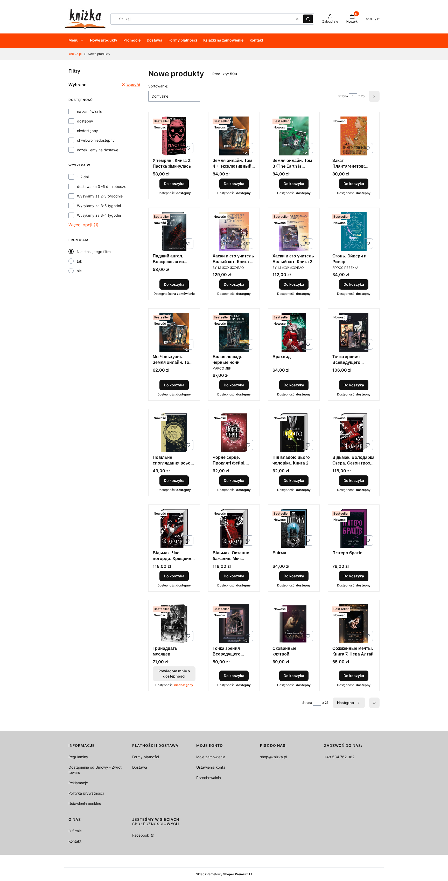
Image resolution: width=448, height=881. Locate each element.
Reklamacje (78, 783)
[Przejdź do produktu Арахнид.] (293, 332)
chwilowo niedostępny (96, 140)
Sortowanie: (158, 86)
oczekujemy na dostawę (97, 150)
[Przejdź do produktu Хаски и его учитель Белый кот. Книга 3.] (293, 231)
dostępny (85, 121)
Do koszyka (174, 183)
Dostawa (139, 767)
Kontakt (74, 841)
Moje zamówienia (210, 757)
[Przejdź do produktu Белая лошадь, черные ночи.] (234, 332)
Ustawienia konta (210, 767)
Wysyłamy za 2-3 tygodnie (100, 196)
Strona (343, 96)
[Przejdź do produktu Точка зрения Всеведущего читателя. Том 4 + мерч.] (353, 332)
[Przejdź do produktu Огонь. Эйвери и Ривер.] (353, 231)
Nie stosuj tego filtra (94, 251)
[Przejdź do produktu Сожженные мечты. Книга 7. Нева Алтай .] (353, 623)
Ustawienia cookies (84, 803)
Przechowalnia (208, 777)
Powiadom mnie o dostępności (174, 673)
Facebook (141, 835)
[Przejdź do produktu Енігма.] (293, 528)
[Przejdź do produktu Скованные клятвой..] (293, 623)
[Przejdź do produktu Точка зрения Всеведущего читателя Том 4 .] (234, 623)
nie (79, 271)
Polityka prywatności (86, 793)
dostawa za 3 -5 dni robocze (101, 186)
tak (79, 261)
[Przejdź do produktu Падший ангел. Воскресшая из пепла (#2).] (174, 231)
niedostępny (87, 130)
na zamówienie (89, 111)
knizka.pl (75, 54)
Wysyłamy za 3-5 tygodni (99, 205)
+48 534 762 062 (339, 757)
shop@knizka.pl (273, 757)
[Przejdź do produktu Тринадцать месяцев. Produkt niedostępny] (174, 623)
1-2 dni (83, 177)
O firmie (75, 831)
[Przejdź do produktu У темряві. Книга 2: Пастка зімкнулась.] (174, 136)
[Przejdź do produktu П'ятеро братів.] (353, 528)
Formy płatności (145, 757)
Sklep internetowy (222, 874)
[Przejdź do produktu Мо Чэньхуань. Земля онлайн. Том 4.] (174, 332)
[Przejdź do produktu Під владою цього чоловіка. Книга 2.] (293, 432)
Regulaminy (78, 757)
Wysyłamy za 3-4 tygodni (99, 215)
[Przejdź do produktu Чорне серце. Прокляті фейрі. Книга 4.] (234, 432)
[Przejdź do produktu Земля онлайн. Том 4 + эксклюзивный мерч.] (234, 136)
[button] (308, 19)
